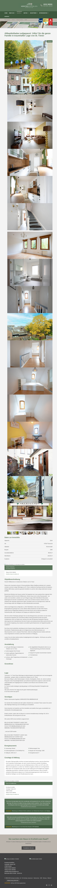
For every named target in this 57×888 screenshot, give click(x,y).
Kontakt (7, 16)
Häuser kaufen (19, 19)
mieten (26, 13)
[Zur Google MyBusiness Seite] (51, 885)
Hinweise (34, 806)
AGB (41, 878)
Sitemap (45, 878)
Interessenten (43, 13)
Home (6, 13)
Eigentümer (33, 13)
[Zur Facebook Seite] (49, 885)
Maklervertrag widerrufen (12, 880)
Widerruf (49, 878)
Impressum (30, 878)
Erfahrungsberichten (21, 883)
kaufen (19, 13)
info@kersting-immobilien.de (12, 794)
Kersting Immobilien (29, 5)
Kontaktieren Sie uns (28, 848)
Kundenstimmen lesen (26, 806)
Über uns (11, 13)
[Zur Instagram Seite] (47, 885)
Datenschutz (36, 878)
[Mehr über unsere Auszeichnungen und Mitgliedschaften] (45, 22)
